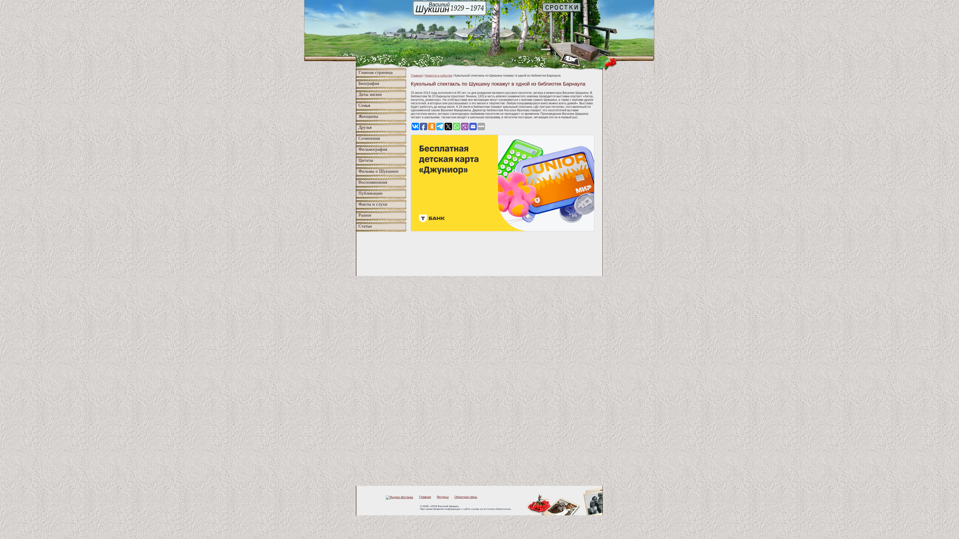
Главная (417, 75)
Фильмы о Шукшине (378, 171)
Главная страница (375, 72)
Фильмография (372, 149)
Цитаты (365, 160)
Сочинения (369, 138)
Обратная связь (466, 497)
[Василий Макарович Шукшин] (450, 15)
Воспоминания (372, 182)
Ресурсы (443, 497)
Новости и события (438, 75)
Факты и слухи (372, 204)
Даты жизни (370, 94)
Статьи (365, 226)
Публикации (370, 193)
